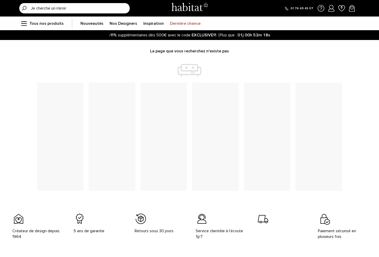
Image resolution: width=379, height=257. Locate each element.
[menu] (23, 23)
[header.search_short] (24, 8)
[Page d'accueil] (189, 8)
